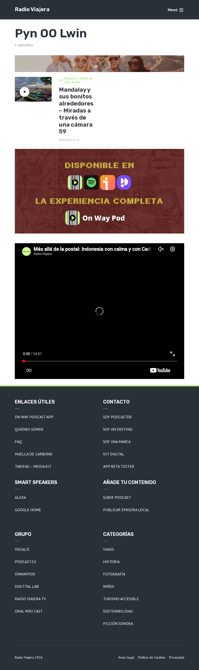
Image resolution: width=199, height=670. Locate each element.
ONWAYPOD (25, 574)
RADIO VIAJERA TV (30, 598)
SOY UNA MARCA (117, 441)
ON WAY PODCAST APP (34, 416)
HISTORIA (111, 561)
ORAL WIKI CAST (29, 611)
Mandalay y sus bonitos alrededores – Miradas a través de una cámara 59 (76, 110)
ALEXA (20, 497)
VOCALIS (22, 549)
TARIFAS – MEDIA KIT (33, 466)
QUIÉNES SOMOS (29, 429)
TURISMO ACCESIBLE (121, 598)
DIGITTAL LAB (27, 586)
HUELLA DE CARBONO (33, 454)
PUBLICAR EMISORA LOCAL (126, 509)
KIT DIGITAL (113, 454)
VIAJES (108, 549)
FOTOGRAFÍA (114, 574)
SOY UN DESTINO (118, 429)
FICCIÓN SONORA (118, 623)
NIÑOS (108, 586)
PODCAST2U (25, 561)
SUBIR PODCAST (117, 497)
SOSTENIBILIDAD (118, 611)
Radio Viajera (32, 9)
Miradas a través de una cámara (78, 80)
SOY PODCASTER (117, 416)
